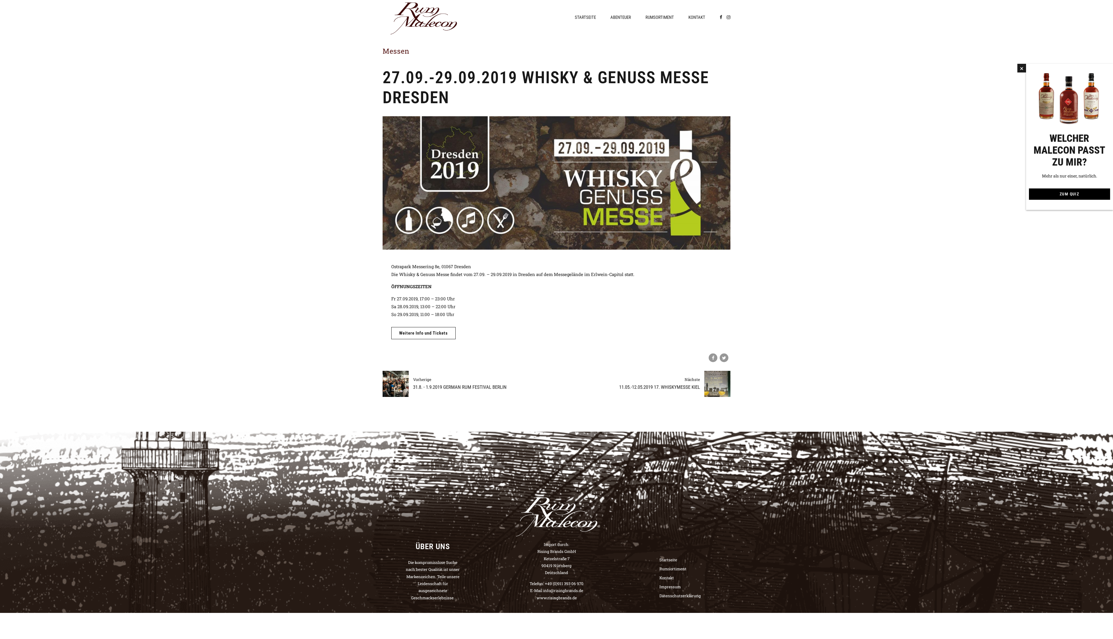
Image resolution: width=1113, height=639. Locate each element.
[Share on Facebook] (713, 357)
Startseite (585, 17)
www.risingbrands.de (557, 597)
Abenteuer (620, 17)
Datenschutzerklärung (680, 595)
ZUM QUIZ (1069, 194)
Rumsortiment (659, 17)
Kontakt (696, 17)
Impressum (670, 586)
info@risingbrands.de (563, 590)
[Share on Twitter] (724, 357)
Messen (396, 51)
